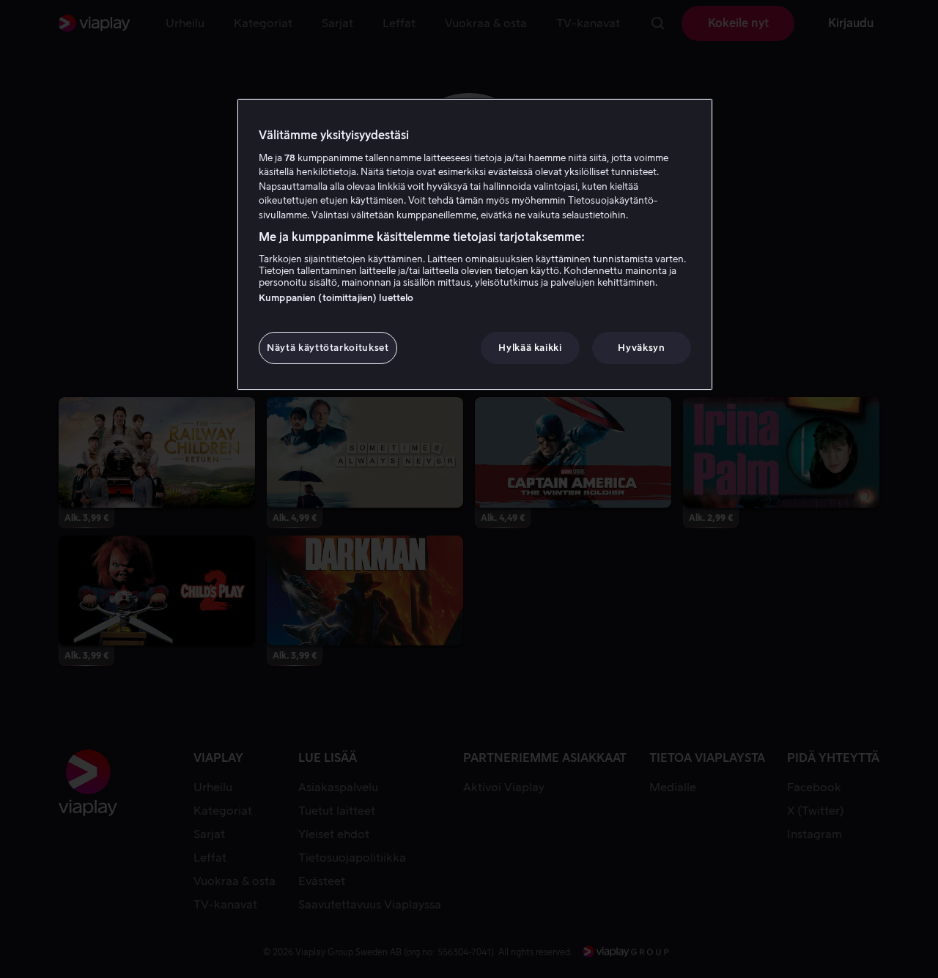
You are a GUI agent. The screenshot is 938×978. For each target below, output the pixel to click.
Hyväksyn (641, 347)
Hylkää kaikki (529, 347)
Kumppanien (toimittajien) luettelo (336, 298)
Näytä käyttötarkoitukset (328, 347)
